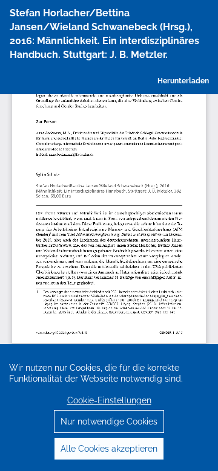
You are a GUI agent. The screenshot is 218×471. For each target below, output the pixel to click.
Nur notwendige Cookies (109, 421)
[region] (109, 407)
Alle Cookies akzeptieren (109, 448)
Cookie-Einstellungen (109, 400)
